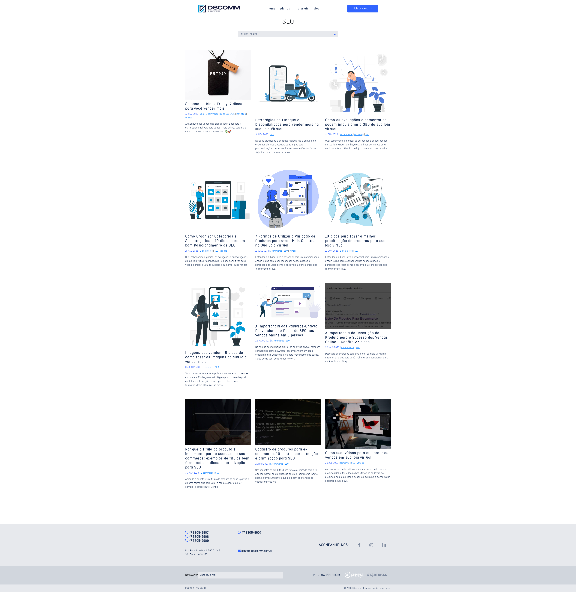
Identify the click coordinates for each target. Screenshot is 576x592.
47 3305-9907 (251, 532)
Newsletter (191, 575)
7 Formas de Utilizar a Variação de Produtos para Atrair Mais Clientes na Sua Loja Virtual (285, 241)
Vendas (188, 118)
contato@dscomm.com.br (256, 550)
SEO (202, 114)
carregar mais (287, 508)
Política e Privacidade (195, 588)
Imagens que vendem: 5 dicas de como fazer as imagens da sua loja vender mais (216, 357)
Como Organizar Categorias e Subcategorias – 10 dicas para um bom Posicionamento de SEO (215, 241)
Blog (317, 8)
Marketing (241, 114)
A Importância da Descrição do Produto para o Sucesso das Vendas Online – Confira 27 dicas (356, 337)
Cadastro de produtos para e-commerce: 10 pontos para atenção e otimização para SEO (286, 454)
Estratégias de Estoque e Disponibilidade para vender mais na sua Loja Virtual (287, 124)
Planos (285, 8)
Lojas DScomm (227, 114)
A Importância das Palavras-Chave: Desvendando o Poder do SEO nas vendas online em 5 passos (286, 331)
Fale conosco (361, 8)
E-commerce (212, 114)
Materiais (302, 8)
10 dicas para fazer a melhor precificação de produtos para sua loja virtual (355, 241)
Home (272, 8)
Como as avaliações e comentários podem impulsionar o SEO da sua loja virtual (357, 124)
